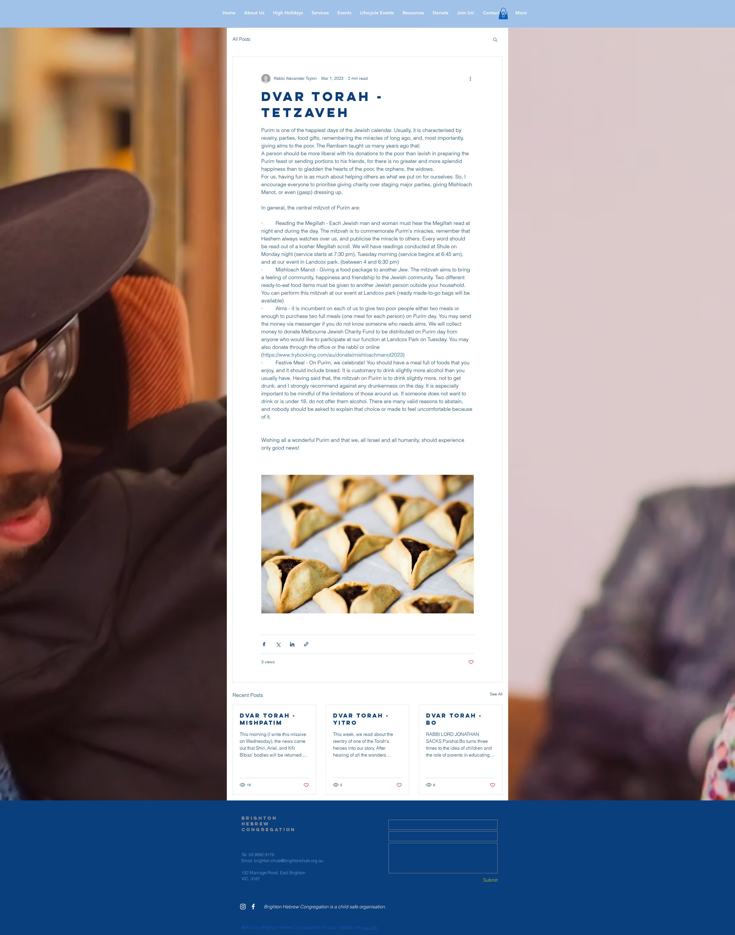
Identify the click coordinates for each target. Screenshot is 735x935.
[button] (288, 13)
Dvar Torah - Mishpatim (268, 719)
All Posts (241, 39)
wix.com (370, 927)
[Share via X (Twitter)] (278, 644)
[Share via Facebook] (264, 644)
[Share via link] (306, 644)
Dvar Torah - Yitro (361, 719)
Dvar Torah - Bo (454, 719)
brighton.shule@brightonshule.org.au (288, 860)
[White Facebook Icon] (253, 906)
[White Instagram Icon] (243, 906)
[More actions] (470, 78)
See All (496, 694)
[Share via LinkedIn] (292, 644)
